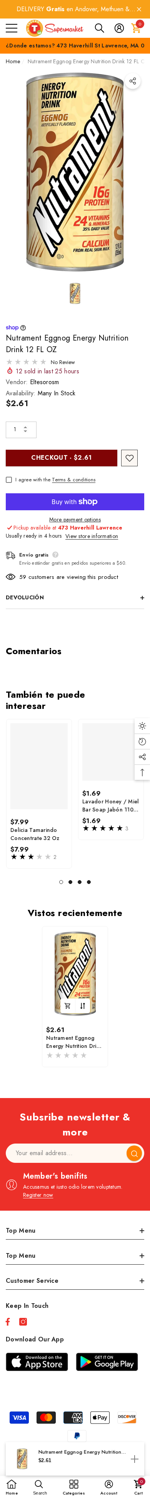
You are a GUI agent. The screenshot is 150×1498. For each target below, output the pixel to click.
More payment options (75, 519)
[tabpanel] (39, 794)
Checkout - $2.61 (61, 457)
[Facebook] (8, 1322)
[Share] (132, 81)
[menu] (11, 28)
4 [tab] (89, 882)
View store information (91, 536)
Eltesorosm (44, 382)
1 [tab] (61, 882)
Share (132, 81)
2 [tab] (70, 882)
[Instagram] (23, 1322)
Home (13, 61)
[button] (99, 28)
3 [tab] (80, 882)
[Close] (139, 9)
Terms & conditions (73, 479)
